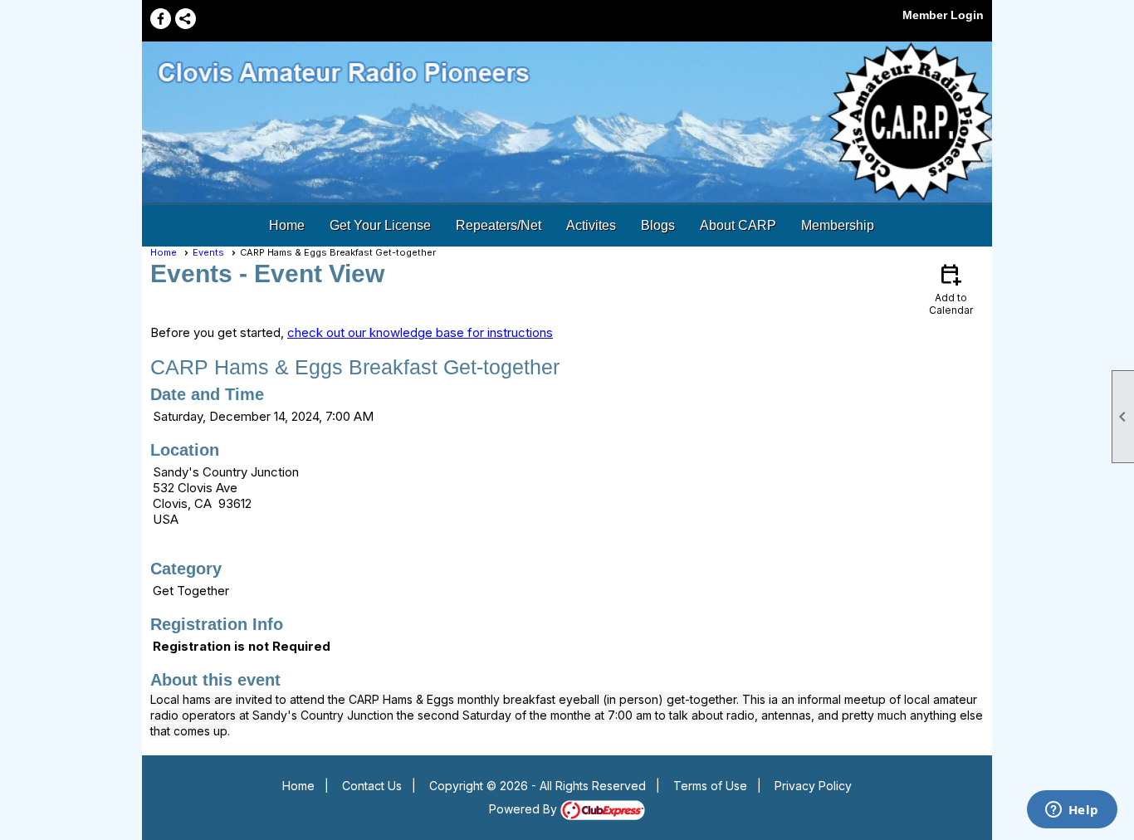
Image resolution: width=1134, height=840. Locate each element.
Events (208, 252)
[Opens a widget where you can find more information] (1071, 811)
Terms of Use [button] (710, 786)
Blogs (658, 225)
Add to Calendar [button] (951, 288)
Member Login (943, 15)
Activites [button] (591, 225)
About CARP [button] (738, 225)
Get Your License (380, 225)
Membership (837, 225)
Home (287, 225)
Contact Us (372, 786)
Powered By (524, 809)
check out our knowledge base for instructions (420, 332)
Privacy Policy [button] (813, 786)
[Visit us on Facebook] (160, 18)
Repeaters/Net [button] (498, 225)
